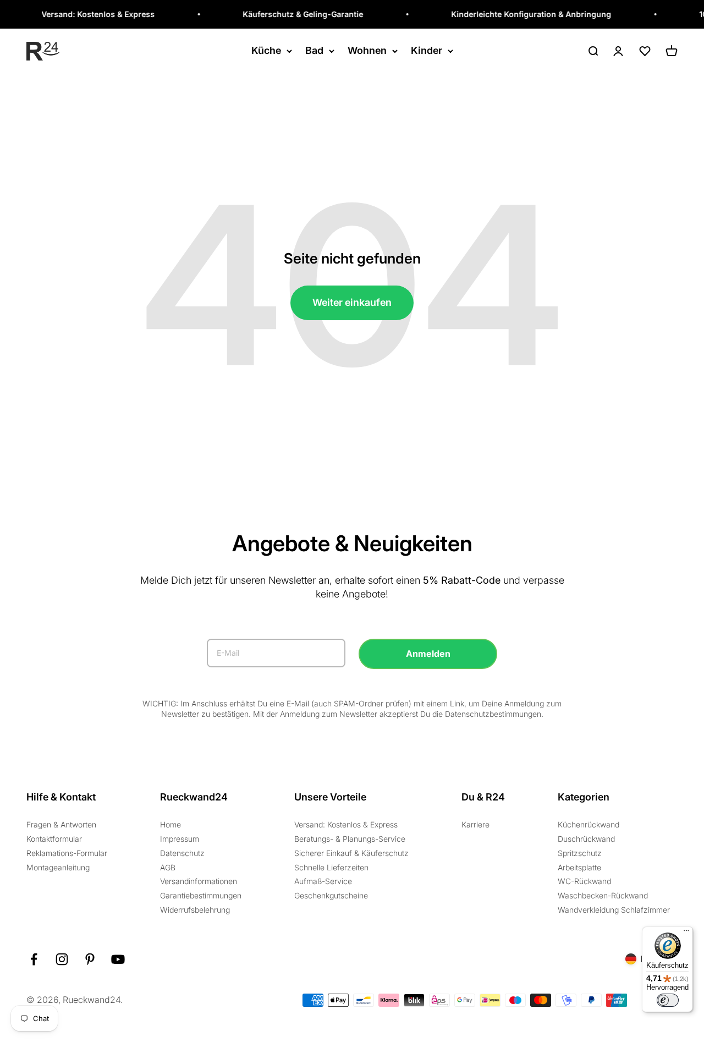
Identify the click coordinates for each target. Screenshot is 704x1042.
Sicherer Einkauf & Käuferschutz (351, 853)
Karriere (475, 824)
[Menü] (686, 933)
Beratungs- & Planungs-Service (349, 838)
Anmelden (428, 653)
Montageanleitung (58, 867)
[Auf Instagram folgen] (61, 959)
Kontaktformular (54, 838)
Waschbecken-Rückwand (603, 895)
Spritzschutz (580, 853)
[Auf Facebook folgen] (33, 959)
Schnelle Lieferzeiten (331, 867)
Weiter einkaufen (352, 302)
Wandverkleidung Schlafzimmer (614, 909)
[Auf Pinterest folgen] (89, 959)
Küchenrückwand (588, 824)
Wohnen (367, 50)
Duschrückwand (586, 838)
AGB (167, 867)
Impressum (179, 838)
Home (170, 824)
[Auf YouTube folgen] (118, 959)
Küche (266, 50)
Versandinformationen (198, 881)
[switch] (668, 1000)
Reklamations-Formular (66, 853)
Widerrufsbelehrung (195, 909)
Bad (314, 50)
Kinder (426, 50)
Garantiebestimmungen (200, 895)
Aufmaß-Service (323, 881)
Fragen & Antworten (61, 824)
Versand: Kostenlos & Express (346, 824)
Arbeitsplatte (579, 867)
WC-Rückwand (584, 881)
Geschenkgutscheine (331, 895)
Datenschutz (182, 853)
